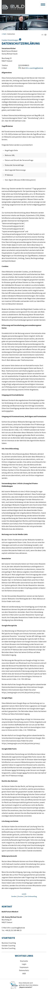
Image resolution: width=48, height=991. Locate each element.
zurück (24, 894)
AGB (24, 973)
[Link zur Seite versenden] (42, 35)
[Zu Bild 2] (22, 29)
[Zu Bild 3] (25, 29)
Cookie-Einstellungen (11, 39)
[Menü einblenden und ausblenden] (43, 4)
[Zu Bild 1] (20, 29)
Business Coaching (9, 943)
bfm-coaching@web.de (34, 68)
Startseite (24, 961)
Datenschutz (24, 970)
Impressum (24, 967)
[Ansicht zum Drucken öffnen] (45, 35)
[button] (3, 19)
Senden (13, 896)
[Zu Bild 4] (28, 29)
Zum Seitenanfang (31, 896)
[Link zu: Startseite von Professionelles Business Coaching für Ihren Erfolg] (13, 7)
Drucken (20, 896)
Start (4, 34)
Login (24, 964)
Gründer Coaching (8, 945)
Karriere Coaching (8, 948)
